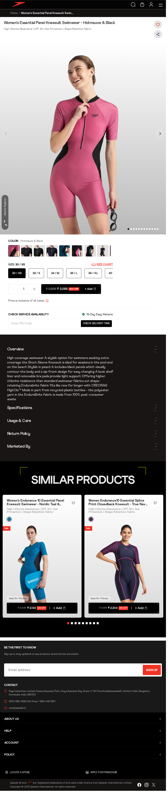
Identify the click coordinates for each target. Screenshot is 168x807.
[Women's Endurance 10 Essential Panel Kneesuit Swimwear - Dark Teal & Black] (64, 251)
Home (13, 13)
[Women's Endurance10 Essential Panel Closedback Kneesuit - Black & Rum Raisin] (26, 251)
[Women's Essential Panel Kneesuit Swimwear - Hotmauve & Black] (14, 251)
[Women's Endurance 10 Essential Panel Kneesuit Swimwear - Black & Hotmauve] (77, 251)
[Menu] (160, 4)
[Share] (158, 35)
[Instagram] (146, 784)
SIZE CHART (104, 264)
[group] (83, 138)
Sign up (152, 670)
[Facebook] (139, 784)
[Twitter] (153, 784)
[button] (158, 24)
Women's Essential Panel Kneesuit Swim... (47, 13)
